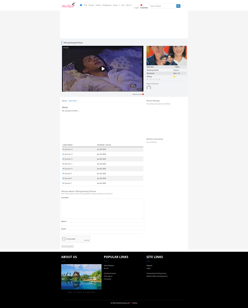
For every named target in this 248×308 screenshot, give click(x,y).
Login (136, 7)
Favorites (144, 7)
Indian (98, 5)
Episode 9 (68, 173)
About (70, 292)
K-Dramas (107, 279)
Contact (79, 292)
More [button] (128, 5)
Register (149, 265)
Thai (85, 5)
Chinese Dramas (110, 273)
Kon (123, 5)
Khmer (91, 5)
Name (63, 221)
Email (63, 229)
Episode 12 (68, 159)
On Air (106, 268)
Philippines (106, 5)
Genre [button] (115, 5)
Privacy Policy (90, 292)
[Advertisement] (122, 24)
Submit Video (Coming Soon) (156, 276)
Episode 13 (68, 154)
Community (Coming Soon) (156, 273)
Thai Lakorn (108, 276)
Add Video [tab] (73, 101)
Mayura (176, 70)
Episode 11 (68, 164)
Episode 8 (68, 178)
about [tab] (64, 101)
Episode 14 (68, 149)
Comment (64, 197)
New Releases (109, 265)
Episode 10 (68, 169)
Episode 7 (68, 183)
